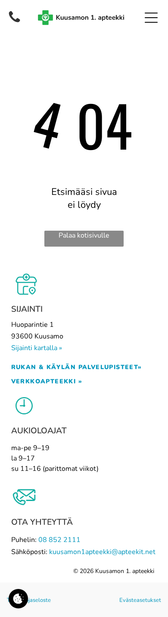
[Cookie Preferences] (18, 598)
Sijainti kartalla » (36, 348)
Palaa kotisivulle (84, 235)
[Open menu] (151, 17)
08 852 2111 (59, 540)
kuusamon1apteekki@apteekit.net (102, 552)
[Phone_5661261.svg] (14, 16)
